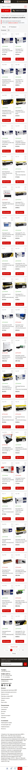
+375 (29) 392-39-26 (5, 671)
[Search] (25, 6)
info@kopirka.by (4, 681)
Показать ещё (14, 646)
